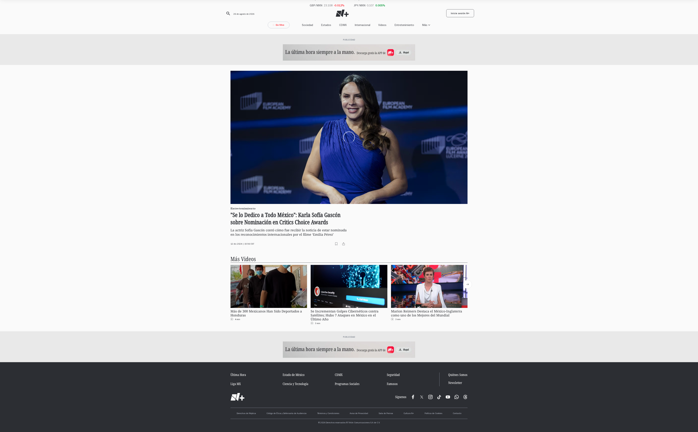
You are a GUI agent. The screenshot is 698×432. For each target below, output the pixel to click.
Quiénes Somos (458, 374)
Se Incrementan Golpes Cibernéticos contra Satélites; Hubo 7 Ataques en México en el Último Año (344, 315)
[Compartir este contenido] (343, 243)
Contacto (457, 414)
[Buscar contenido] (227, 13)
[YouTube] (448, 397)
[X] (422, 397)
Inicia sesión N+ (460, 14)
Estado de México (293, 374)
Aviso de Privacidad (359, 414)
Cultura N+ (409, 414)
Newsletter (455, 383)
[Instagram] (430, 397)
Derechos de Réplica (246, 414)
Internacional (362, 25)
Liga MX (235, 384)
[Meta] (413, 397)
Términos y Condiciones (328, 414)
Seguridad (393, 374)
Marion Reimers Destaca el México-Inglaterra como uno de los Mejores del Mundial (426, 313)
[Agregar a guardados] (336, 243)
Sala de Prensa (386, 414)
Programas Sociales (347, 384)
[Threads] (465, 397)
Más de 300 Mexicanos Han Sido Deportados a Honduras (266, 313)
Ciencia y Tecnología (295, 384)
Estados (326, 25)
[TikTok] (439, 397)
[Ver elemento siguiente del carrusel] (467, 284)
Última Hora (238, 374)
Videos (382, 25)
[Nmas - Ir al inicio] (342, 13)
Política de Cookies (433, 414)
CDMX (343, 25)
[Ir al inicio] (237, 397)
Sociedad (307, 25)
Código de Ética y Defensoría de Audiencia (286, 414)
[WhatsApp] (456, 397)
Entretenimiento (404, 25)
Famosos (392, 384)
